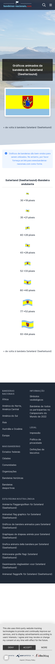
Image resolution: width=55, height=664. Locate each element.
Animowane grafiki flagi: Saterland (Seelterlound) (20, 556)
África (5, 399)
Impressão (35, 432)
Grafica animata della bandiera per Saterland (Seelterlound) (25, 546)
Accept (27, 647)
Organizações (9, 471)
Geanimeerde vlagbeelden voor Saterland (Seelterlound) (23, 566)
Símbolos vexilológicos (36, 398)
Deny (11, 647)
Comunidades (9, 464)
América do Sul (10, 415)
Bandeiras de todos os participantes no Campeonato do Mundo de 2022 (40, 411)
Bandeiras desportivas (8, 486)
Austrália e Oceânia (12, 428)
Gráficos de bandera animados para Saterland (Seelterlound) (26, 526)
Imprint (22, 660)
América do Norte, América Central (12, 407)
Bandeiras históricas (12, 478)
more (44, 647)
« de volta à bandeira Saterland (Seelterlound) (27, 127)
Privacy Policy (30, 660)
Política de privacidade (36, 441)
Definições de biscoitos (37, 451)
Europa (5, 435)
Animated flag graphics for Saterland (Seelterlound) (21, 516)
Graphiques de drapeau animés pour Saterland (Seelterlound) (26, 536)
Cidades (6, 458)
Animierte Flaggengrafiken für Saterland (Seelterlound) (23, 506)
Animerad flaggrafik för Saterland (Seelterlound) (27, 574)
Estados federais (11, 451)
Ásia (4, 422)
